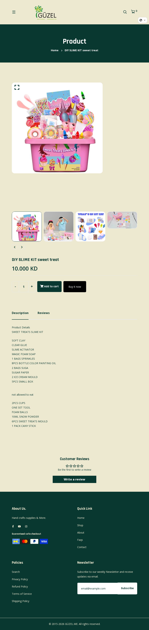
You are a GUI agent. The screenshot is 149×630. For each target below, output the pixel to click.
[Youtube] (19, 526)
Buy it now (75, 286)
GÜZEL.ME (71, 624)
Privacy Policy (20, 579)
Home (55, 50)
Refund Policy (20, 586)
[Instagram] (26, 526)
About (80, 532)
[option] (74, 127)
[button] (142, 20)
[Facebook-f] (13, 526)
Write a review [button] (74, 479)
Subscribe (127, 588)
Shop (80, 525)
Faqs (80, 540)
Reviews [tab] (44, 313)
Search (16, 571)
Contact (81, 547)
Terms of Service (22, 593)
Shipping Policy (20, 601)
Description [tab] (20, 313)
